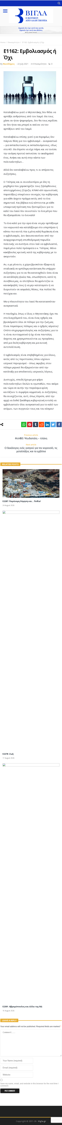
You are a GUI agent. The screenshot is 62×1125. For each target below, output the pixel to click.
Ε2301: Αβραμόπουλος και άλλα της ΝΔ (22, 1006)
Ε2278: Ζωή (8, 754)
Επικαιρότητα (13, 42)
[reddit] (41, 424)
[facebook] (59, 424)
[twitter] (53, 424)
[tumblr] (35, 424)
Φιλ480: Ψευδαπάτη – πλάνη (31, 437)
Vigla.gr (42, 1121)
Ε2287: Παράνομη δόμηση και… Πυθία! (22, 501)
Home (3, 42)
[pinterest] (29, 424)
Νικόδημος (9, 63)
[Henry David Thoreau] (31, 30)
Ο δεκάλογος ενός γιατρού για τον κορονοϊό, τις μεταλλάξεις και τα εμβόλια (31, 448)
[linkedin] (47, 424)
